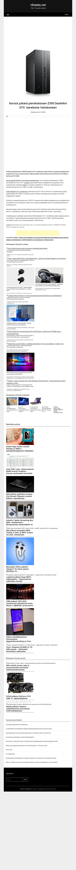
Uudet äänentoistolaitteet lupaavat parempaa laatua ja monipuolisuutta (29, 729)
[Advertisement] (38, 30)
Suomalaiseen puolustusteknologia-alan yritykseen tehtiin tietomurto (28, 733)
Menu (67, 14)
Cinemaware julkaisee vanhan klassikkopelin (20, 737)
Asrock (8, 225)
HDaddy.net (38, 5)
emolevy (27, 183)
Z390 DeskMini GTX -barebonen (17, 192)
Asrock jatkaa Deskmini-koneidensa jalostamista (22, 180)
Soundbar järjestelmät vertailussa (16, 725)
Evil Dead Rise (10, 754)
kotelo (24, 185)
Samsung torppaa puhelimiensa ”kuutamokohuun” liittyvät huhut (26, 745)
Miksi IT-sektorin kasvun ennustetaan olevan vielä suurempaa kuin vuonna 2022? (32, 762)
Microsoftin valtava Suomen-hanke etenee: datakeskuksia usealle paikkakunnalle (32, 741)
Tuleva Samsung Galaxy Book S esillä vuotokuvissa (58, 409)
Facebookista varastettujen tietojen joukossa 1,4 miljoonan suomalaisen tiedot (31, 758)
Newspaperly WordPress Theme (46, 789)
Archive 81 (9, 750)
